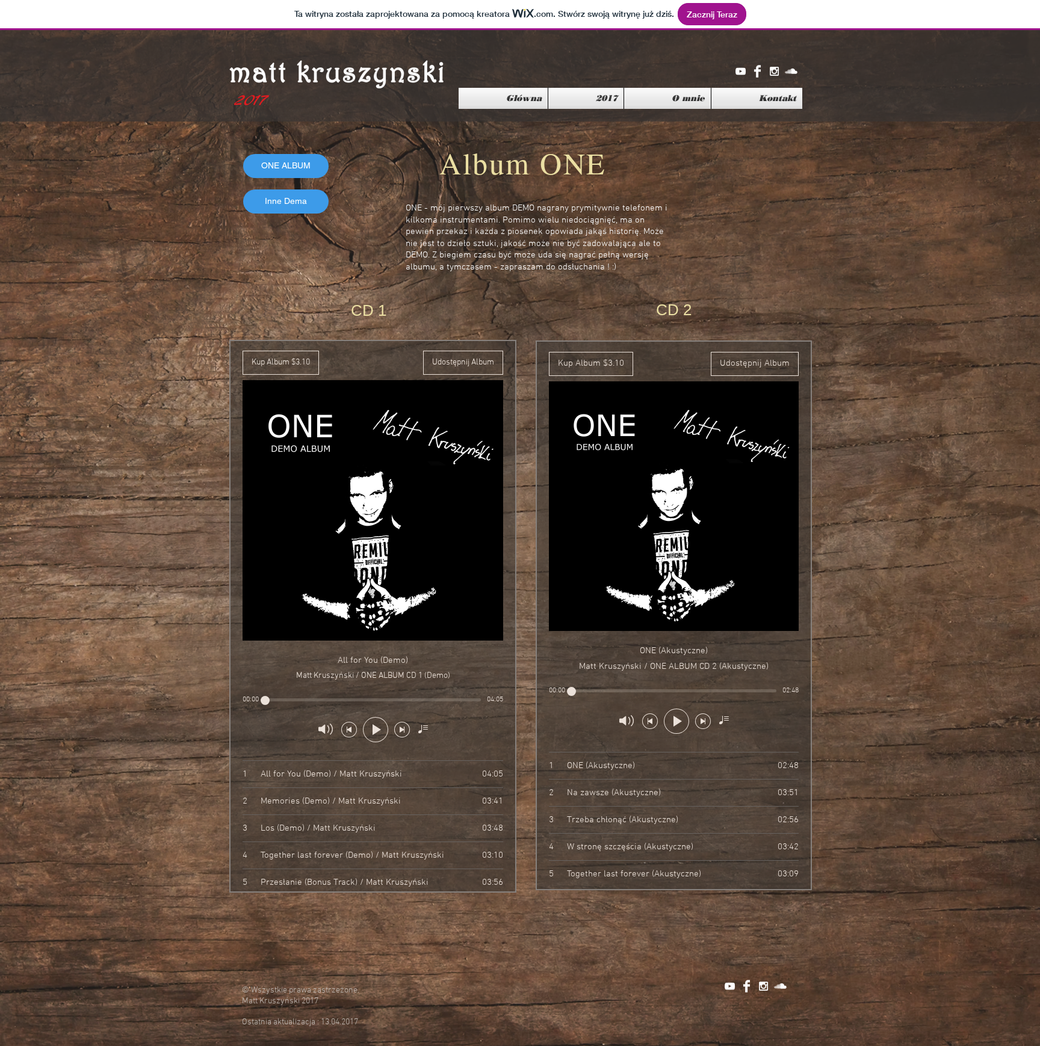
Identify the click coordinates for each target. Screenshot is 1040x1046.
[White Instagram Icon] (774, 71)
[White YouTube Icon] (740, 71)
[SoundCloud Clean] (791, 71)
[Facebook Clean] (757, 71)
